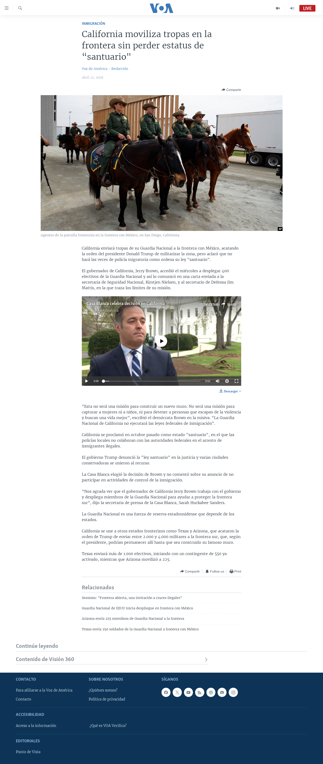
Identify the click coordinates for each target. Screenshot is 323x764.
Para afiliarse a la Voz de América (44, 690)
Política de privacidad (107, 699)
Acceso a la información (36, 726)
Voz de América (105, 310)
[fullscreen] (236, 381)
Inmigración (93, 24)
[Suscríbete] (222, 692)
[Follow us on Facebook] (166, 692)
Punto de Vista (28, 752)
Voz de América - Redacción (105, 69)
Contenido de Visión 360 (45, 659)
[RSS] (199, 692)
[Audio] (292, 8)
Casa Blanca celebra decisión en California (126, 303)
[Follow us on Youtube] (188, 692)
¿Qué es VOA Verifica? (108, 726)
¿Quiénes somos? (103, 690)
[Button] (231, 90)
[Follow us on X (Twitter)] (177, 692)
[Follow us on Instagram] (233, 692)
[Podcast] (210, 692)
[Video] (278, 8)
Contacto (23, 699)
